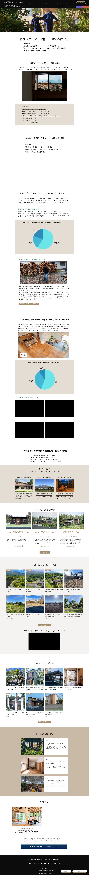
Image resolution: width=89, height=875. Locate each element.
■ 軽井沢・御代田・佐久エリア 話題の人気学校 (34, 109)
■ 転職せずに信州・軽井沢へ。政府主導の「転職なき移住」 (37, 111)
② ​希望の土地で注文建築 (29, 120)
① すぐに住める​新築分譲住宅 (30, 118)
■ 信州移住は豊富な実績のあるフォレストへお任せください (37, 113)
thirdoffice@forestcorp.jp (45, 867)
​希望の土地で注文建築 (44, 477)
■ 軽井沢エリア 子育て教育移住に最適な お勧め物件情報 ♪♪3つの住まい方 (41, 116)
